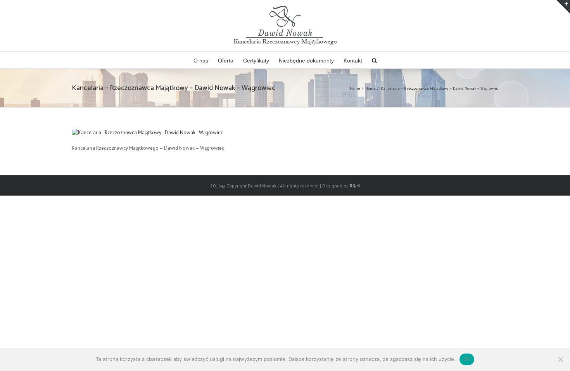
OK (467, 359)
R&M (355, 186)
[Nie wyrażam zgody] (560, 359)
